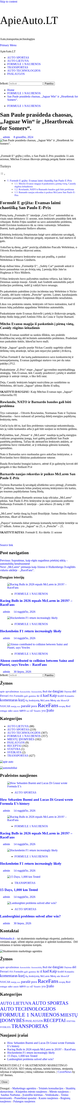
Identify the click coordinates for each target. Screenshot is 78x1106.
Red (68, 706)
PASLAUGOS (16, 73)
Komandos (69, 696)
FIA (11, 696)
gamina (32, 696)
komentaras (9, 700)
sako (10, 710)
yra (44, 710)
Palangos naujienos (24, 1101)
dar (50, 691)
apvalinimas (12, 691)
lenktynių (34, 700)
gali (26, 696)
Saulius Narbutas (10, 1094)
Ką (26, 700)
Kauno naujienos (48, 1098)
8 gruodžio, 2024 (23, 137)
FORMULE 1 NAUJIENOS (24, 64)
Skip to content (8, 1)
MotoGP (65, 700)
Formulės (18, 695)
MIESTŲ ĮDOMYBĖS (20, 739)
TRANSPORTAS (17, 67)
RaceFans (48, 705)
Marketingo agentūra (24, 1088)
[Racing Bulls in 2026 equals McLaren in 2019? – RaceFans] (39, 587)
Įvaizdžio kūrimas (32, 1094)
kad (46, 695)
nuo (18, 706)
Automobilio (25, 692)
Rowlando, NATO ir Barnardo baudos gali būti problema (46, 189)
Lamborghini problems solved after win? (30, 916)
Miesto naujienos (59, 1091)
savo (22, 710)
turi (27, 711)
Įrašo (50, 710)
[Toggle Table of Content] (2, 174)
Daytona (67, 692)
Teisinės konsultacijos (50, 1088)
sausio (16, 711)
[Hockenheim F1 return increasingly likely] (32, 617)
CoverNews (64, 1071)
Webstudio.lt (7, 938)
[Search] (1, 80)
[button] (8, 45)
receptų (62, 706)
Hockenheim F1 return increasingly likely (30, 631)
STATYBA (13, 749)
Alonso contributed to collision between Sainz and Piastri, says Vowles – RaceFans (37, 662)
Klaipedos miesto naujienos (31, 1091)
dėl (74, 691)
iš (41, 695)
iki (38, 696)
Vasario (37, 711)
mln (58, 700)
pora (34, 706)
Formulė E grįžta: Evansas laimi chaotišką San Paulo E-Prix (41, 180)
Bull (45, 691)
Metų (53, 700)
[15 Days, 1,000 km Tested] (23, 876)
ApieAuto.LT (29, 20)
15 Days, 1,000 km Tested (19, 890)
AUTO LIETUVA (18, 60)
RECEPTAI (14, 745)
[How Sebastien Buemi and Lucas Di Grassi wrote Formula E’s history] (39, 786)
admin (7, 137)
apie (2, 691)
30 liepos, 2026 (22, 671)
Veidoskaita (51, 1094)
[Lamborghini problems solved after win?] (32, 903)
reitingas (3, 711)
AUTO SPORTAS (18, 57)
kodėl (61, 695)
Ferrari (4, 695)
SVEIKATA (14, 752)
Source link (6, 545)
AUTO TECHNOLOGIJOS (23, 70)
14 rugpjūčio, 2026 (24, 611)
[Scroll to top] (1, 1078)
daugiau (57, 691)
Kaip (53, 695)
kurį (21, 700)
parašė (25, 706)
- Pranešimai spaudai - (26, 1098)
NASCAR (5, 706)
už (31, 710)
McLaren (45, 700)
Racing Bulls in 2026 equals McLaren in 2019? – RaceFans (41, 1049)
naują (13, 706)
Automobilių (36, 692)
